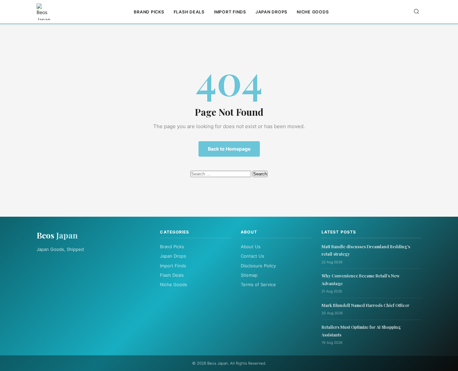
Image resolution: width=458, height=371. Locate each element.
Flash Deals (189, 11)
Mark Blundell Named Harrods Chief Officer (365, 305)
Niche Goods (313, 11)
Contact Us (252, 256)
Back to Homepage (229, 149)
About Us (251, 246)
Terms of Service (258, 284)
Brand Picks (149, 11)
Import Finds (230, 11)
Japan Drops (271, 11)
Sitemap (249, 275)
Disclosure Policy (258, 265)
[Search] (416, 12)
